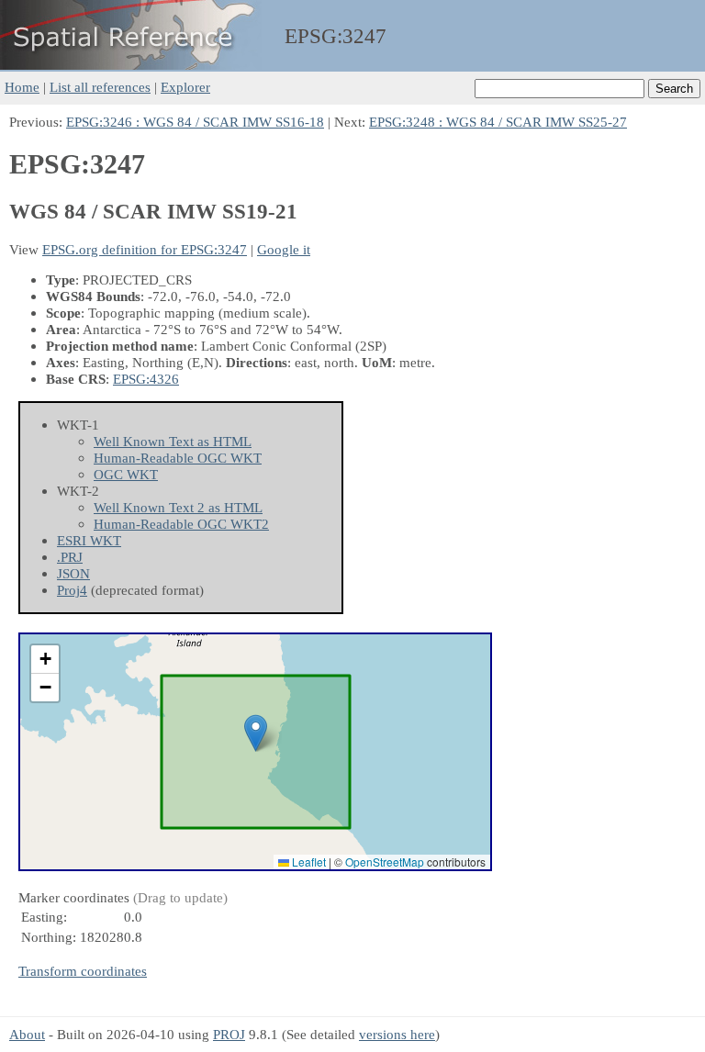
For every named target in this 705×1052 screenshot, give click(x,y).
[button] (255, 733)
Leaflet (307, 861)
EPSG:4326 (146, 378)
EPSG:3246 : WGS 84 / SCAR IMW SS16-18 (195, 121)
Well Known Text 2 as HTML (178, 507)
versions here (397, 1034)
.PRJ (70, 557)
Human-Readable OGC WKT (178, 457)
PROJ (229, 1034)
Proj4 (72, 590)
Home (22, 87)
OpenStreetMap (384, 861)
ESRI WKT (89, 540)
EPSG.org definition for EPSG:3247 (144, 249)
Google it (283, 249)
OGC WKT (126, 474)
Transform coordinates (82, 971)
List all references (100, 87)
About (27, 1034)
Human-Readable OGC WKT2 (181, 524)
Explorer (185, 87)
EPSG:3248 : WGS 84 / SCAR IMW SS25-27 (498, 121)
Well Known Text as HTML (173, 441)
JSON (73, 573)
